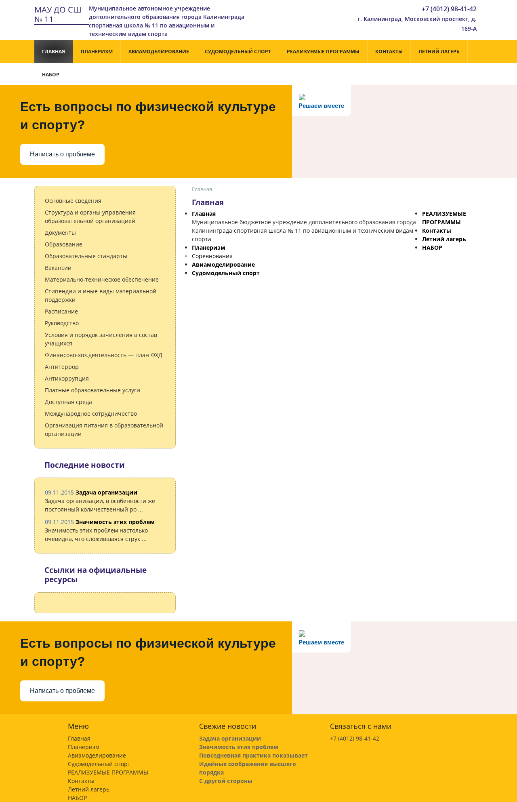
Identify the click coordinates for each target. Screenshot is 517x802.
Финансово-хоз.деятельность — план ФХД (103, 355)
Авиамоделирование (158, 51)
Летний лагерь (439, 51)
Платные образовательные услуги (92, 390)
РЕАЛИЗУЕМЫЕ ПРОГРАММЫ (323, 51)
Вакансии (58, 268)
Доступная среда (68, 402)
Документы (60, 232)
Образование (63, 244)
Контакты (389, 51)
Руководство (62, 323)
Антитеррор (62, 366)
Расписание (61, 311)
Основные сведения (73, 200)
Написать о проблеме (62, 154)
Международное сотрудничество (91, 413)
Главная (53, 51)
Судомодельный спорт (238, 51)
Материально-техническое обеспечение (102, 279)
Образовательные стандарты (86, 256)
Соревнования (212, 256)
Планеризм (97, 51)
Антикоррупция (67, 378)
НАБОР (50, 74)
